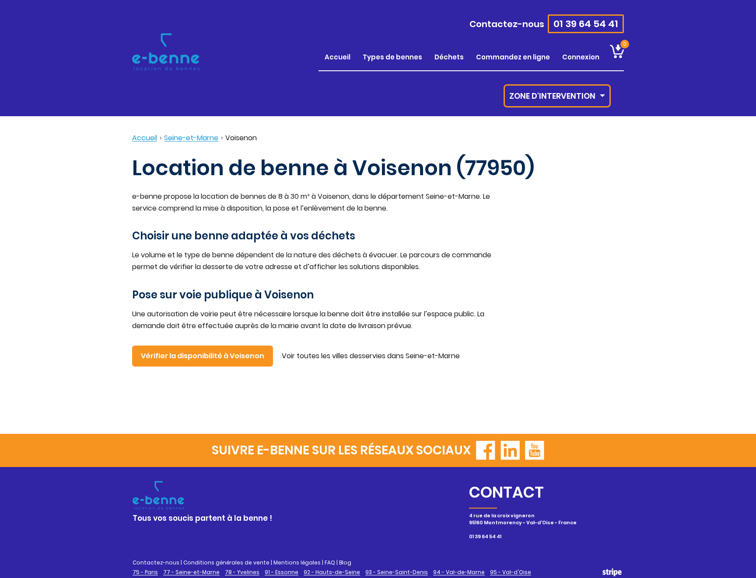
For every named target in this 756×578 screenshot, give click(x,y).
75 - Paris (145, 572)
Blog (345, 562)
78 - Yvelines (242, 572)
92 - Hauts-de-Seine (332, 572)
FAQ (330, 562)
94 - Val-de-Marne (459, 572)
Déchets (449, 57)
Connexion (580, 57)
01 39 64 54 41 (585, 24)
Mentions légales (297, 562)
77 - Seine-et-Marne (191, 572)
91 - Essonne (281, 572)
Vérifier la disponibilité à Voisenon (202, 356)
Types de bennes (392, 57)
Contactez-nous (506, 24)
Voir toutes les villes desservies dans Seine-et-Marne (371, 356)
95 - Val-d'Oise (510, 572)
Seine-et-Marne (191, 138)
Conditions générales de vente (226, 562)
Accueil (337, 57)
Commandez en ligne (513, 57)
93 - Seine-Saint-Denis (396, 572)
